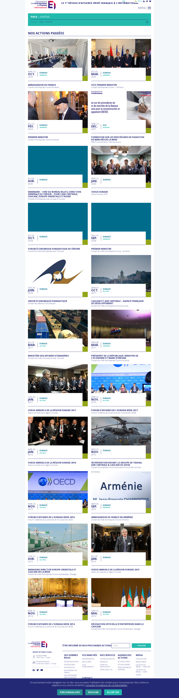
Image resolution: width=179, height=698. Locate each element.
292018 (31, 290)
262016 (31, 452)
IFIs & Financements (88, 666)
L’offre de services (107, 659)
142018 (94, 238)
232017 (31, 345)
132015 (31, 559)
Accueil (34, 22)
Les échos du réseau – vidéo (141, 671)
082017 (95, 345)
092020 (31, 181)
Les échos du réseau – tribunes (143, 666)
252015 (95, 452)
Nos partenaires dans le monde (70, 676)
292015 (94, 559)
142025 (31, 74)
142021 (95, 126)
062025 (94, 74)
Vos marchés (89, 655)
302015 (95, 506)
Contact (87, 678)
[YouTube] (150, 1)
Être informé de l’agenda (124, 668)
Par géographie (88, 659)
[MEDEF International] (43, 5)
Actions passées (124, 665)
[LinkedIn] (144, 1)
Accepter (113, 692)
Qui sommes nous (71, 656)
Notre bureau (69, 665)
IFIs (104, 125)
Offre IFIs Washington (105, 666)
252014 (31, 613)
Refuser (93, 692)
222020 (95, 181)
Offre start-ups (106, 670)
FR (124, 1)
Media (139, 655)
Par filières (86, 662)
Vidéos (138, 675)
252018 (31, 238)
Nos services (107, 655)
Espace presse (141, 662)
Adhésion (104, 662)
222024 (31, 126)
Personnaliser (70, 692)
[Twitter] (147, 1)
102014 (94, 613)
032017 (95, 290)
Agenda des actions (124, 656)
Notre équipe (69, 667)
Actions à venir (124, 662)
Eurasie (43, 73)
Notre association (71, 662)
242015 (31, 506)
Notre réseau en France (70, 671)
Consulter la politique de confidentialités (106, 685)
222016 (95, 399)
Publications (141, 659)
